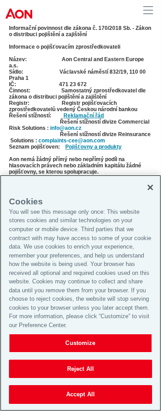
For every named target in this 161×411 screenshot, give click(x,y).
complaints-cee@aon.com (71, 140)
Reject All (80, 368)
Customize (80, 343)
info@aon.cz (65, 128)
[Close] (150, 187)
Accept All (80, 394)
